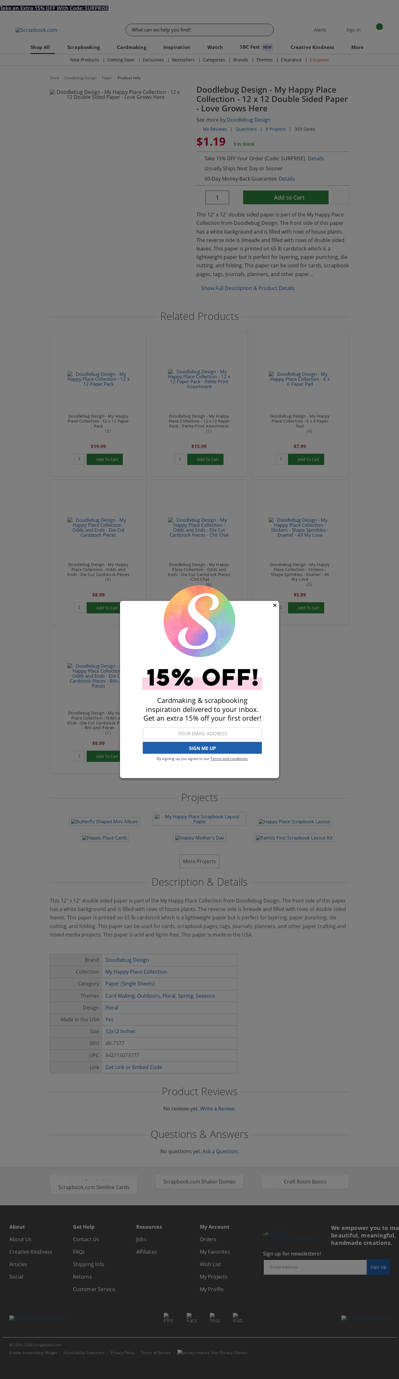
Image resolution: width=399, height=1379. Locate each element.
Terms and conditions (229, 758)
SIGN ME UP (202, 748)
